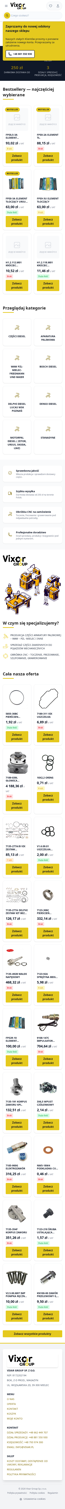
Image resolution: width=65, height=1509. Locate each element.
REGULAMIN (14, 1469)
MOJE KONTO (15, 1418)
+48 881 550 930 (22, 54)
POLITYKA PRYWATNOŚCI (21, 1474)
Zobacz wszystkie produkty (32, 1334)
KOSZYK (11, 1413)
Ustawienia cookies (34, 1498)
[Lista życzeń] (50, 5)
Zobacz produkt (17, 158)
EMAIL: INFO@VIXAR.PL (20, 1447)
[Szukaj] (7, 15)
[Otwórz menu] (6, 5)
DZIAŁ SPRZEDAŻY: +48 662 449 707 (27, 1432)
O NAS (10, 1399)
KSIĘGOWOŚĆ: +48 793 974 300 (25, 1442)
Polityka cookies (37, 1493)
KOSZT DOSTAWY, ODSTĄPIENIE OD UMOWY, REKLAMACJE (27, 1462)
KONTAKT (12, 1408)
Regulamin (53, 1493)
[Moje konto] (57, 5)
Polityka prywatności (17, 1493)
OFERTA (11, 1404)
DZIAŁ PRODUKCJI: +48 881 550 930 (27, 1437)
